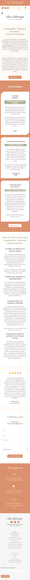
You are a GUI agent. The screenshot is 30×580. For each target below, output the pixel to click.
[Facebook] (2, 8)
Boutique (15, 532)
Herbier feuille (15, 535)
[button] (2, 13)
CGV (15, 557)
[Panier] (18, 8)
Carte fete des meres (15, 534)
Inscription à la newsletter (8, 568)
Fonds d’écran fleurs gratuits (15, 544)
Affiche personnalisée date (15, 546)
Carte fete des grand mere (15, 548)
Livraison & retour (15, 559)
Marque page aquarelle (15, 543)
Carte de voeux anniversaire (15, 539)
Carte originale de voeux (15, 537)
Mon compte (15, 553)
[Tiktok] (8, 8)
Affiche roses (15, 541)
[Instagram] (5, 8)
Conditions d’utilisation (15, 562)
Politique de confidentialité (15, 560)
